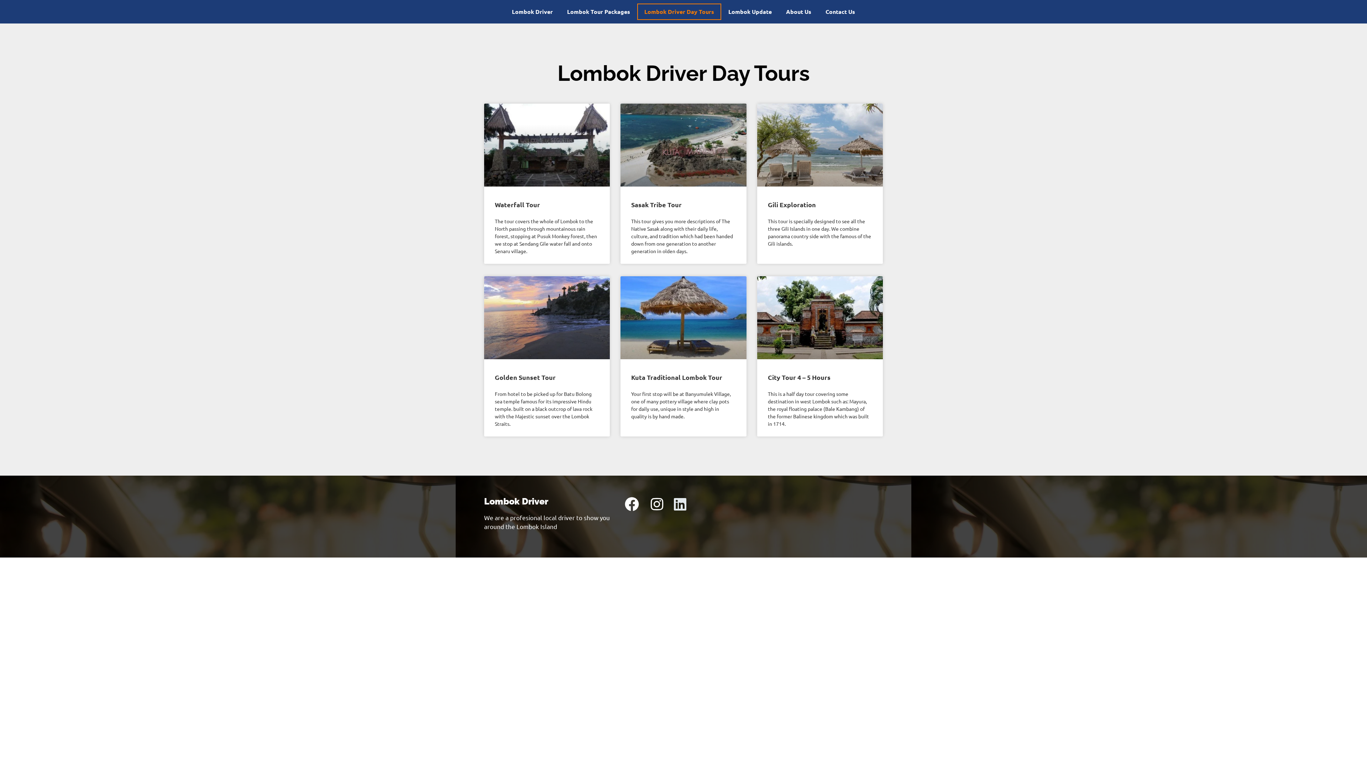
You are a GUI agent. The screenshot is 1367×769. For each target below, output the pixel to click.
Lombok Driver (532, 11)
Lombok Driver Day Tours (679, 11)
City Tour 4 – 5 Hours (799, 377)
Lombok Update (750, 11)
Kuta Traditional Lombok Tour (676, 377)
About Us (798, 11)
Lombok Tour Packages (598, 11)
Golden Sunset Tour (525, 377)
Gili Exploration (792, 204)
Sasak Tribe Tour (656, 204)
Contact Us (840, 11)
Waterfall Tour (517, 204)
